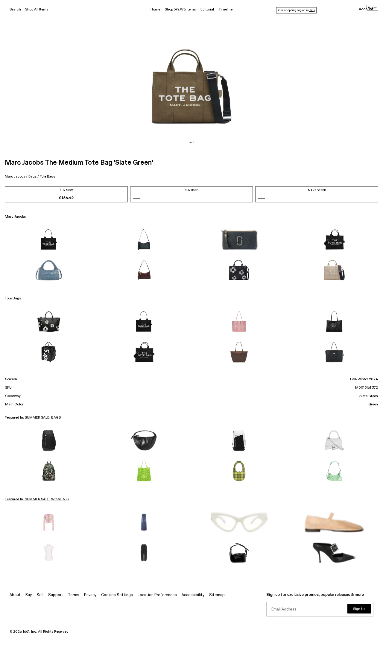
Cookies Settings (117, 595)
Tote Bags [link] (13, 298)
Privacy (90, 595)
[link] (49, 239)
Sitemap (217, 595)
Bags (32, 176)
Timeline (225, 9)
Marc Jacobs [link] (15, 217)
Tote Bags (47, 176)
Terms (73, 595)
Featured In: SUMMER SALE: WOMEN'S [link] (37, 499)
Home (155, 9)
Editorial (207, 9)
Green (373, 404)
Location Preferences (157, 595)
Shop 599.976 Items (180, 9)
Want (372, 8)
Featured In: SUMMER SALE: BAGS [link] (33, 417)
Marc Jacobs (15, 176)
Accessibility (193, 595)
